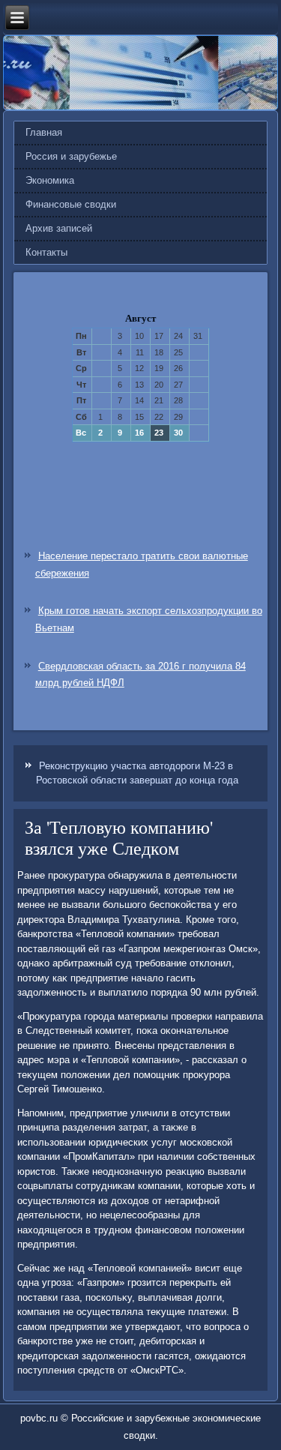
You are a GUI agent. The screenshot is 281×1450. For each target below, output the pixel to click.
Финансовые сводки (70, 204)
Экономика (49, 180)
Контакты (46, 252)
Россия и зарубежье (71, 156)
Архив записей (58, 228)
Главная (43, 132)
